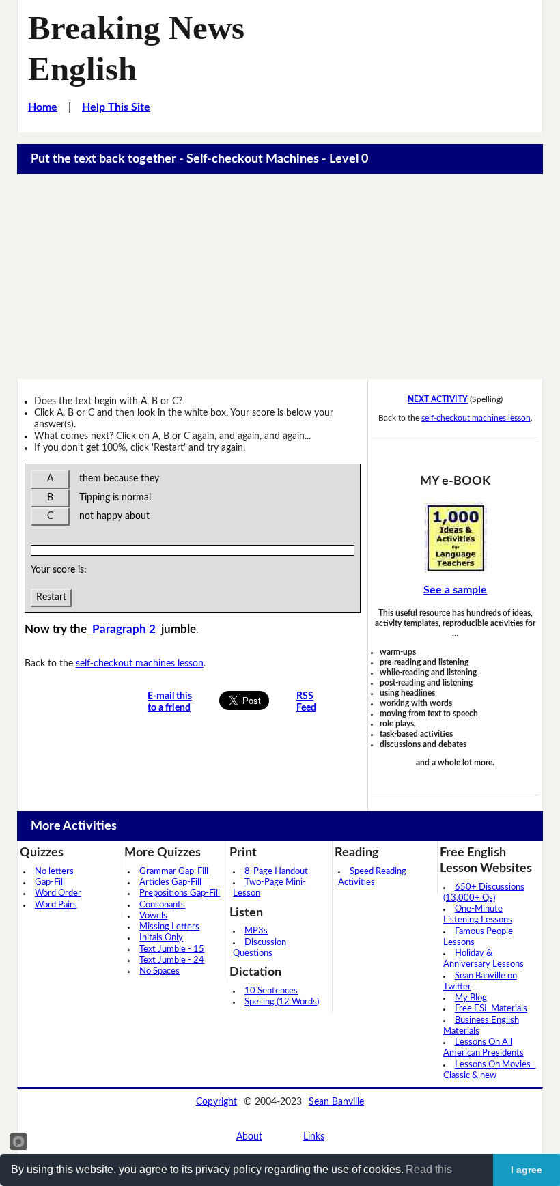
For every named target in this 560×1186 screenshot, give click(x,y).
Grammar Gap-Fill (173, 871)
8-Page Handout (276, 871)
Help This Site (116, 107)
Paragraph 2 (122, 629)
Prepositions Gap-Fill (179, 893)
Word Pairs (56, 905)
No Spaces (159, 971)
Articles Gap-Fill (170, 882)
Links (313, 1137)
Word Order (58, 893)
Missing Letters (169, 926)
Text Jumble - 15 (171, 949)
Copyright (216, 1102)
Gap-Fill (50, 882)
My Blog (471, 997)
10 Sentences (271, 991)
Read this (429, 1169)
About (249, 1137)
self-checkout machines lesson (140, 663)
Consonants (162, 905)
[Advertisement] (280, 276)
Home (42, 107)
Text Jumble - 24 (171, 960)
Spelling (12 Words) (281, 1002)
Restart (51, 597)
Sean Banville (336, 1102)
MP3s (256, 931)
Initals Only (161, 937)
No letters (54, 871)
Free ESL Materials (491, 1008)
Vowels (153, 916)
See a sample (455, 589)
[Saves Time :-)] (455, 537)
